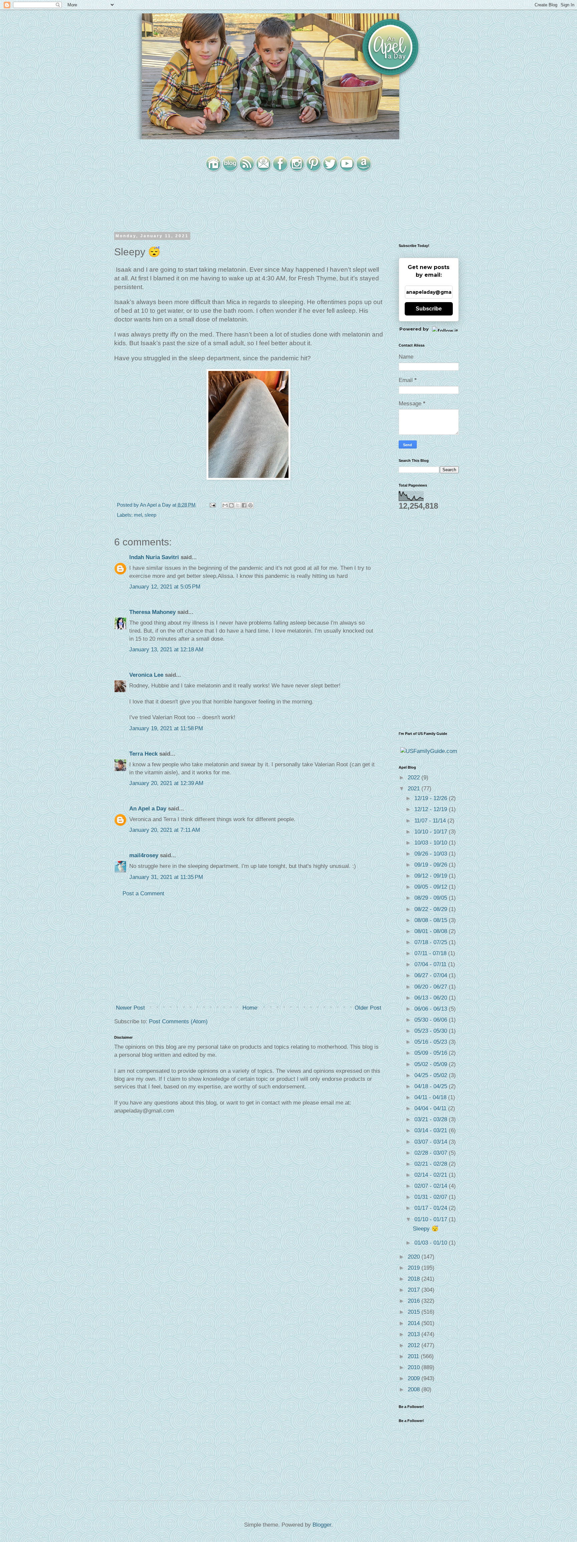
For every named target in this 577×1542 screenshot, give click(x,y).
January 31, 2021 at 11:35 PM (166, 877)
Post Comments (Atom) (178, 1021)
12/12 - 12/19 (431, 809)
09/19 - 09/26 (431, 865)
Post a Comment (143, 893)
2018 (414, 1279)
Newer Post (130, 1008)
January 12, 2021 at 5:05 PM (164, 587)
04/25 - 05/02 (431, 1075)
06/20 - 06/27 (431, 987)
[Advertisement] (248, 951)
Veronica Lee (146, 675)
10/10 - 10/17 (431, 831)
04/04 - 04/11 (431, 1108)
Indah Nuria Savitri (154, 557)
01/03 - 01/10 (431, 1243)
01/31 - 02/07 (431, 1197)
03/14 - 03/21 (431, 1130)
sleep (150, 515)
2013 (414, 1334)
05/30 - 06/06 (431, 1020)
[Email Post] (212, 505)
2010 (414, 1367)
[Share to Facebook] (244, 505)
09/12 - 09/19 (431, 876)
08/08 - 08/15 (431, 920)
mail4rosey (143, 855)
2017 (414, 1290)
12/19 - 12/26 (431, 798)
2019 (414, 1268)
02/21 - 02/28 (431, 1164)
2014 (414, 1323)
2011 (414, 1356)
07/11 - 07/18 (431, 953)
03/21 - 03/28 (431, 1119)
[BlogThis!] (231, 505)
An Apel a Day (147, 808)
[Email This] (225, 505)
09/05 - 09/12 (431, 887)
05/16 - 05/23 (431, 1042)
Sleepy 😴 (425, 1229)
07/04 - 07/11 (431, 964)
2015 (414, 1312)
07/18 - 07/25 (431, 942)
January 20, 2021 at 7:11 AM (164, 830)
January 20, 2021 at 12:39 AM (166, 783)
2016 (414, 1301)
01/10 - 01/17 (431, 1219)
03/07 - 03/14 (431, 1142)
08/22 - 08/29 (431, 909)
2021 (414, 788)
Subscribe (429, 308)
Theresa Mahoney (152, 612)
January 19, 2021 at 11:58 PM (166, 728)
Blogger (322, 1525)
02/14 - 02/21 (431, 1175)
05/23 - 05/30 (431, 1031)
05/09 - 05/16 (431, 1053)
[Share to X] (237, 505)
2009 (414, 1378)
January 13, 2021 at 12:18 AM (166, 649)
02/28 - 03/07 (431, 1153)
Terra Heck (143, 754)
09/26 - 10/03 (431, 854)
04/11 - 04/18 (431, 1097)
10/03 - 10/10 (431, 843)
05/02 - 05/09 (431, 1064)
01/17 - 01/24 (431, 1208)
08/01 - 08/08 (431, 931)
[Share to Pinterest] (250, 505)
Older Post (368, 1008)
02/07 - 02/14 (431, 1186)
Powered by (414, 329)
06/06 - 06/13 (431, 1009)
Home (249, 1008)
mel (138, 515)
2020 (414, 1257)
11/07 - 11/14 (430, 820)
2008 (414, 1389)
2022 (414, 777)
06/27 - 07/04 (431, 975)
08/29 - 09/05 (431, 898)
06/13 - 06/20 (431, 998)
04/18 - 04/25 (431, 1086)
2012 (414, 1345)
